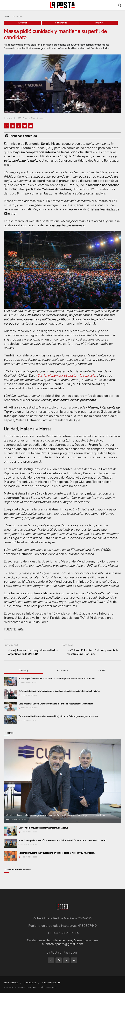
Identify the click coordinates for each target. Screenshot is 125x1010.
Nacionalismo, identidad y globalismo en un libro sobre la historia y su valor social (57, 852)
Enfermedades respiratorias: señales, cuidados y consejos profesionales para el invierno (59, 691)
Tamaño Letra (60, 22)
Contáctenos (30, 982)
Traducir (99, 22)
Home (6, 16)
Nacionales (17, 16)
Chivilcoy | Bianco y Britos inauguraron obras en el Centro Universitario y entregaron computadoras (55, 815)
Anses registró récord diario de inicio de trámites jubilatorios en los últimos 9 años (57, 678)
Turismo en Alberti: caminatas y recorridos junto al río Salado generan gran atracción (58, 716)
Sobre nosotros (11, 982)
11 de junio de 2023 (12, 118)
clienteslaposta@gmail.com (62, 944)
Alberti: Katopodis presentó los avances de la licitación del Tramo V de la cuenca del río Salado (63, 840)
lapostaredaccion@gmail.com (69, 940)
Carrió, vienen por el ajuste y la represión (67, 375)
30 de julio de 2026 (28, 832)
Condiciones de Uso (51, 982)
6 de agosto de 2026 (17, 819)
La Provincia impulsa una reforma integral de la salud (43, 827)
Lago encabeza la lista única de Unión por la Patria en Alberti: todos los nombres (56, 703)
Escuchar (22, 22)
